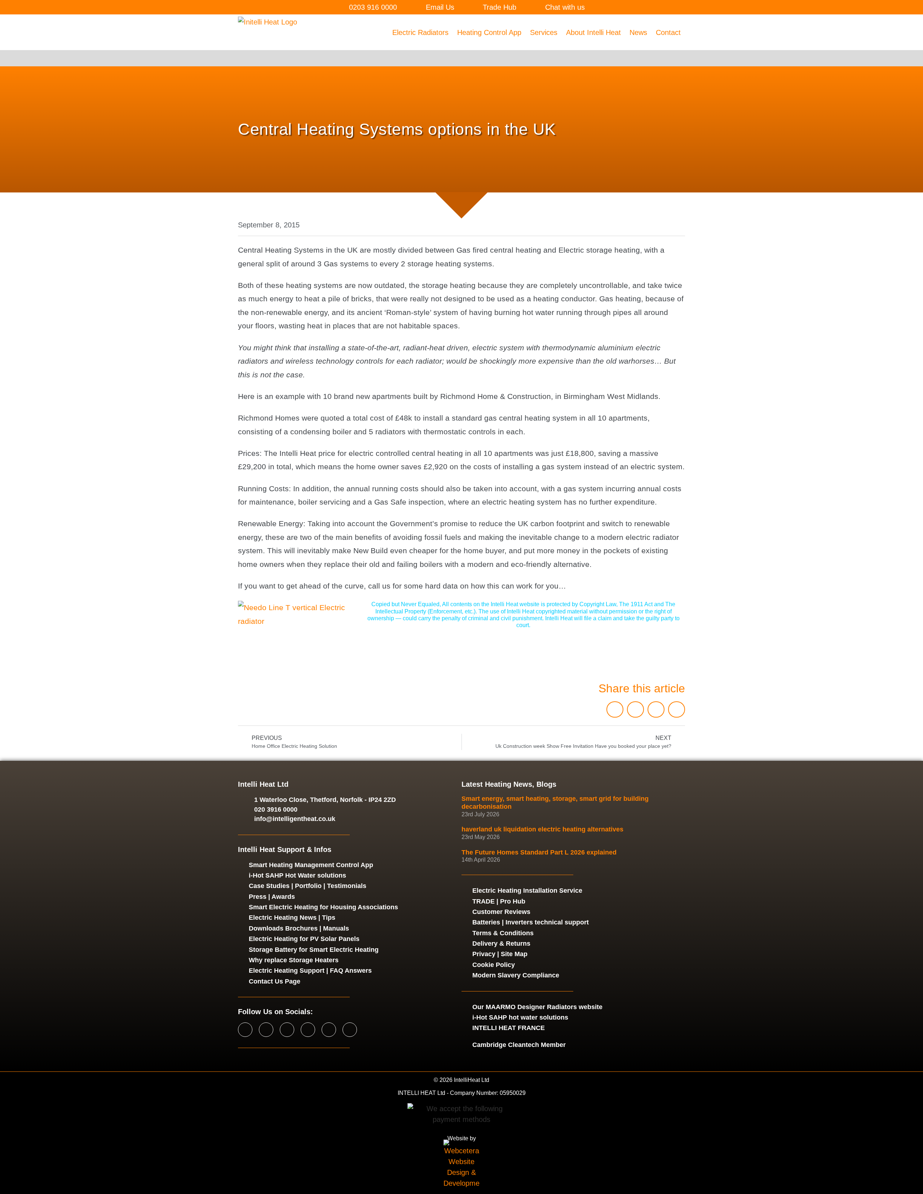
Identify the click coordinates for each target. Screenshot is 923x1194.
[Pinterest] (350, 1029)
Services (543, 32)
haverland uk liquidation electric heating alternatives (542, 829)
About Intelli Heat (593, 32)
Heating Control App (489, 32)
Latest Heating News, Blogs (509, 784)
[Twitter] (266, 1029)
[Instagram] (287, 1029)
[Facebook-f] (245, 1029)
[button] (614, 709)
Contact (668, 32)
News (638, 32)
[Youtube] (308, 1029)
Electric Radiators (420, 32)
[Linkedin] (329, 1029)
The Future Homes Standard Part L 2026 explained (539, 852)
